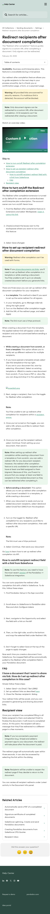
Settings (38, 28)
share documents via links (27, 269)
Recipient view (12, 183)
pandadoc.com (33, 894)
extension (10, 166)
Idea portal (6, 905)
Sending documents (25, 28)
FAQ (11, 180)
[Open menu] (45, 4)
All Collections (8, 28)
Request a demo (8, 894)
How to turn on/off (25, 163)
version (22, 573)
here (7, 551)
